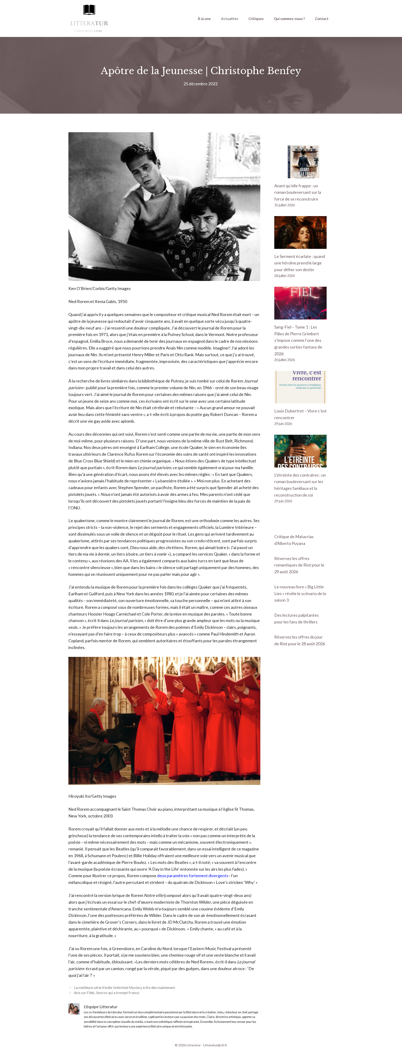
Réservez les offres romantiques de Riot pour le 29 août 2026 (299, 565)
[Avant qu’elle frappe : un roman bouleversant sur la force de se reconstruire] (300, 174)
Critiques (256, 18)
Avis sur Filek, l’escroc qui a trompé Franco (106, 993)
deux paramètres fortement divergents (192, 875)
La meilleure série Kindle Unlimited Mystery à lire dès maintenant (124, 987)
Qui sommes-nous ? (289, 18)
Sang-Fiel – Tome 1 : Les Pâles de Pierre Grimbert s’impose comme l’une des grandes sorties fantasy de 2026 (298, 340)
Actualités (229, 18)
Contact (321, 18)
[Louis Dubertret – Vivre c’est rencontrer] (300, 400)
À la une (204, 18)
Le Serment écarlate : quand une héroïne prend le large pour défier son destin (299, 263)
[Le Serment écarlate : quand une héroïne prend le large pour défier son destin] (300, 245)
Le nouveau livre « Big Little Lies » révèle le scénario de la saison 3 (300, 593)
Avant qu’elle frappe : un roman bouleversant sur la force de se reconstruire (297, 192)
